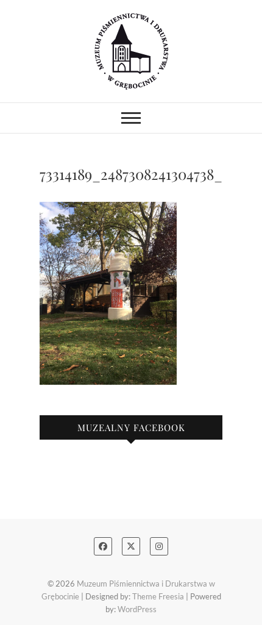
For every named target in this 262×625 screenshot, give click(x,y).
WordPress (137, 609)
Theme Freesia (158, 596)
